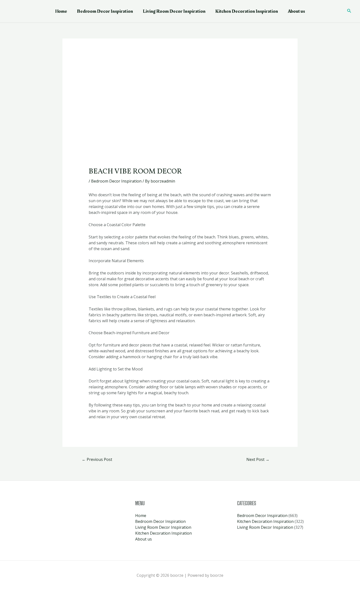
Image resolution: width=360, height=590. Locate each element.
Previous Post (97, 459)
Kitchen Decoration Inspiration (246, 11)
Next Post (257, 459)
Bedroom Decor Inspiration (105, 11)
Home (61, 11)
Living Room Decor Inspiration (174, 11)
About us (296, 11)
